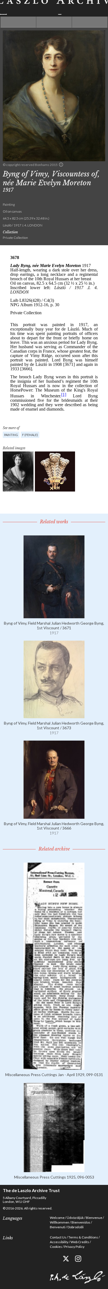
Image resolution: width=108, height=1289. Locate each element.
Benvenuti (57, 1227)
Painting (11, 435)
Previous (18, 22)
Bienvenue (94, 1218)
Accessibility (59, 1242)
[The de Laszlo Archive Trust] (54, 7)
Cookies (56, 1247)
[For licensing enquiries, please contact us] (61, 164)
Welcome (57, 1218)
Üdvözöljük (75, 1218)
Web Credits (80, 1242)
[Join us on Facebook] (53, 1258)
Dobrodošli (76, 1227)
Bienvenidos (80, 1222)
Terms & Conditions (83, 1237)
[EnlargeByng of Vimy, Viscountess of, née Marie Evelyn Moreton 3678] (18, 471)
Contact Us (58, 1237)
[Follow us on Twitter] (65, 1258)
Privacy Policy (74, 1247)
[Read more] (54, 616)
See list (54, 22)
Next (89, 22)
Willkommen (59, 1222)
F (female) (30, 435)
